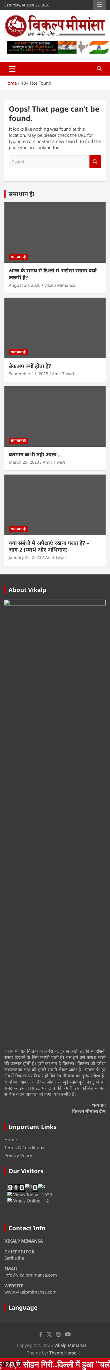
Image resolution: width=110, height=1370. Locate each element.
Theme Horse (62, 1353)
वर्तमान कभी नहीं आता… (35, 454)
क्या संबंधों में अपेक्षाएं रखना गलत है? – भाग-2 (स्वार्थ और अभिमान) (49, 546)
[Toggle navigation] (12, 69)
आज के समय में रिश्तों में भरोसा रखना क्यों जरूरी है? (53, 274)
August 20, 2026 (24, 285)
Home (10, 1139)
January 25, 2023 (25, 557)
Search (95, 161)
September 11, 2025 (28, 373)
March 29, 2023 (24, 462)
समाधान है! (21, 194)
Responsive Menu (99, 5)
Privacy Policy (18, 1155)
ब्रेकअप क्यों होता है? (30, 365)
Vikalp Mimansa (59, 285)
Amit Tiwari (63, 373)
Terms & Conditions (24, 1147)
